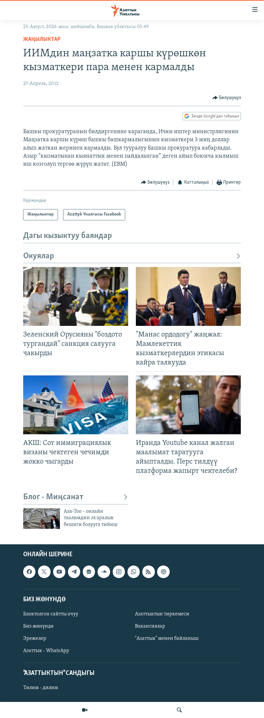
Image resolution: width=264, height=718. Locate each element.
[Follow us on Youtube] (59, 572)
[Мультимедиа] (84, 710)
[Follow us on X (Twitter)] (44, 572)
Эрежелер (34, 638)
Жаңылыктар (42, 39)
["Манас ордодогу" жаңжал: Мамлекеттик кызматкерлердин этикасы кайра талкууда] (188, 296)
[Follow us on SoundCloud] (104, 572)
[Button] (226, 98)
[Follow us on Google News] (89, 572)
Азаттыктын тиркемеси (162, 614)
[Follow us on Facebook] (29, 572)
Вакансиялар (150, 626)
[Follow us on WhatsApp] (133, 572)
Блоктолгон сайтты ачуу (50, 614)
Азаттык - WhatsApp (46, 650)
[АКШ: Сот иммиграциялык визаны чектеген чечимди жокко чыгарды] (75, 404)
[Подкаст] (163, 572)
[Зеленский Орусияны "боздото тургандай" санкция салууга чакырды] (75, 296)
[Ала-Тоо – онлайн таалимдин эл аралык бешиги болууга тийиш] (41, 518)
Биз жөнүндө (38, 626)
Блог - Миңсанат (53, 497)
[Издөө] (179, 710)
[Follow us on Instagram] (119, 572)
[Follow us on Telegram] (74, 572)
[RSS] (148, 572)
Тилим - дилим (40, 688)
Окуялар (38, 256)
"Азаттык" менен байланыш (167, 638)
